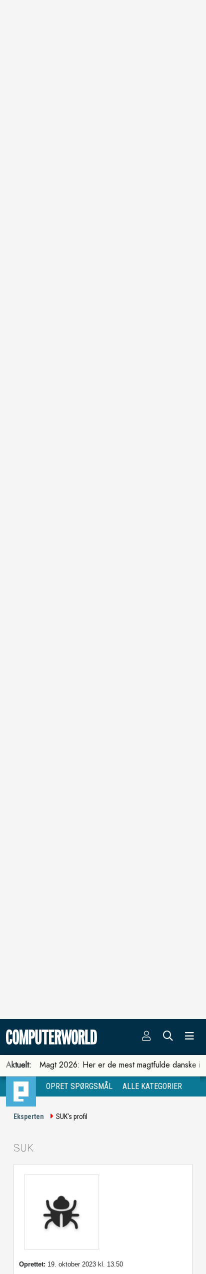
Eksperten (29, 1116)
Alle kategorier (152, 1086)
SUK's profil (72, 1116)
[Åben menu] (189, 1037)
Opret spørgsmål (79, 1086)
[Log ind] (146, 1037)
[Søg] (168, 1037)
